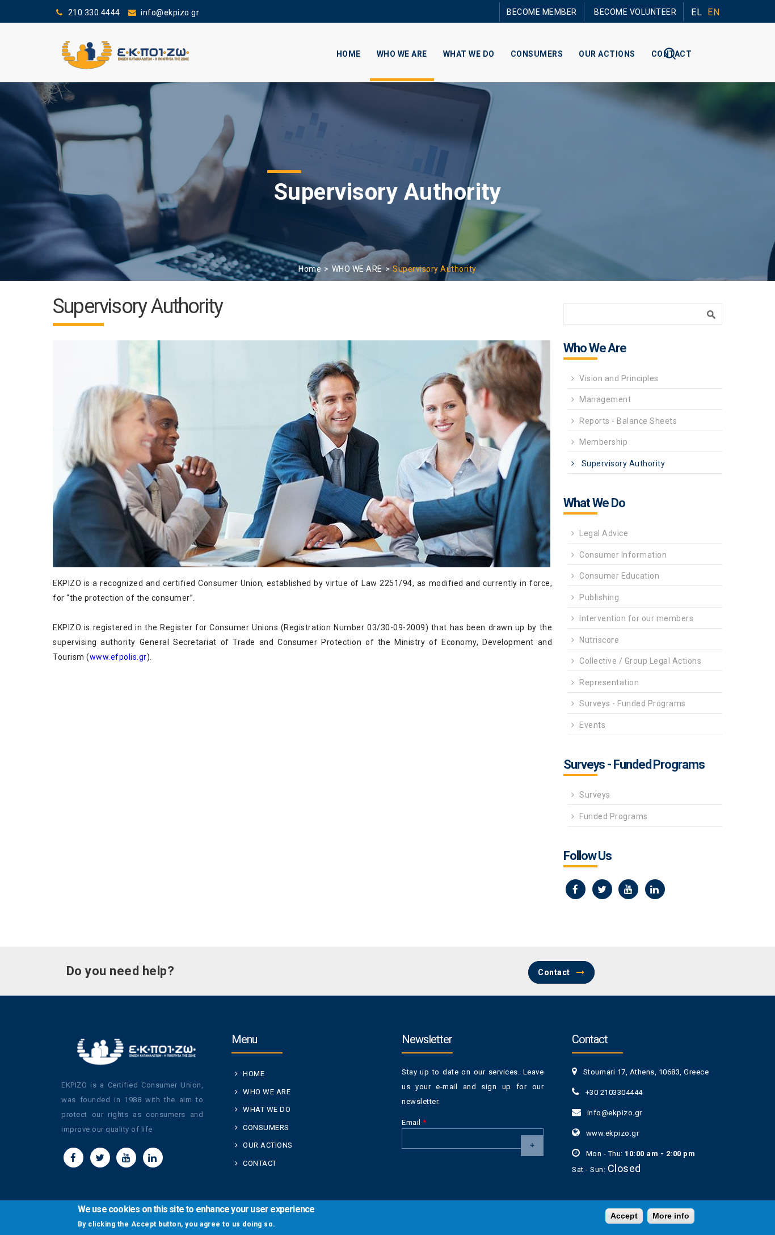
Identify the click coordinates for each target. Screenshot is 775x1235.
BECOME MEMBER (566, 11)
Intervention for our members (636, 618)
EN (713, 12)
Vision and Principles (619, 378)
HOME (348, 53)
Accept (624, 1215)
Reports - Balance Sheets (628, 420)
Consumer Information (623, 554)
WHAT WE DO (469, 53)
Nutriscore (599, 639)
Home (309, 268)
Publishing (599, 597)
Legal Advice (603, 533)
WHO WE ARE (402, 53)
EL (696, 12)
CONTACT (671, 53)
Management (605, 399)
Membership (603, 441)
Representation (609, 682)
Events (592, 725)
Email (414, 1122)
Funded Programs (613, 816)
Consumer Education (619, 575)
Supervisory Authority (622, 463)
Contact (554, 972)
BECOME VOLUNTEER (643, 11)
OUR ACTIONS (607, 53)
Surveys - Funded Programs (632, 703)
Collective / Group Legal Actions (640, 660)
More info (670, 1215)
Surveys (594, 794)
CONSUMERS (537, 53)
